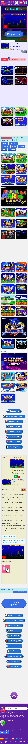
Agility (14, 146)
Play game (14, 34)
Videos (22, 59)
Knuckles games (14, 421)
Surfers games (14, 426)
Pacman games (14, 447)
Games (4, 59)
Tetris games (14, 661)
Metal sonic (13, 143)
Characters (5, 146)
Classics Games (14, 436)
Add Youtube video (20, 591)
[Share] (25, 51)
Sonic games (14, 411)
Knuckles (12, 149)
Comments (14, 59)
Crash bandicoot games (14, 416)
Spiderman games (14, 656)
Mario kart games (14, 625)
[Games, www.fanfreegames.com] (10, 2)
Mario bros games (14, 615)
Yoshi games (14, 636)
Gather (4, 143)
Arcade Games (14, 442)
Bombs (22, 146)
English (6, 732)
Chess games (14, 666)
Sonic (3, 149)
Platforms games (14, 431)
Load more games (14, 603)
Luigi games (14, 651)
